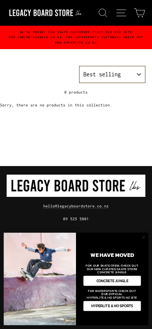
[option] (76, 37)
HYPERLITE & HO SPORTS (112, 306)
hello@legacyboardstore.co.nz (76, 206)
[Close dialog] (143, 237)
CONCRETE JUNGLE (112, 280)
